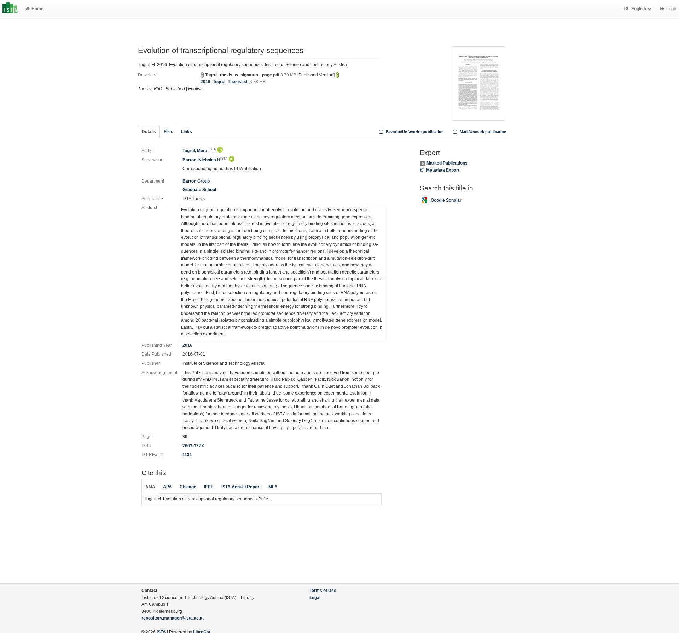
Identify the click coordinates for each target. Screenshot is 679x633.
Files (168, 131)
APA (167, 486)
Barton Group (196, 181)
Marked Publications (447, 163)
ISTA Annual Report (241, 486)
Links (186, 131)
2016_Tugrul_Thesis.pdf (225, 81)
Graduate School (199, 189)
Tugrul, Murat (199, 150)
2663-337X (193, 445)
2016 (187, 345)
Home (37, 8)
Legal (314, 597)
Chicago (188, 486)
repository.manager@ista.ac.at (172, 618)
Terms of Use (322, 590)
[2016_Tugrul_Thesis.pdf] (478, 82)
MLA (273, 486)
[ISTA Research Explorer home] (10, 9)
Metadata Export (442, 170)
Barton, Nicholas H (205, 159)
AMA (150, 486)
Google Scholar (446, 200)
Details (149, 131)
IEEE (209, 486)
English (638, 8)
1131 (187, 454)
